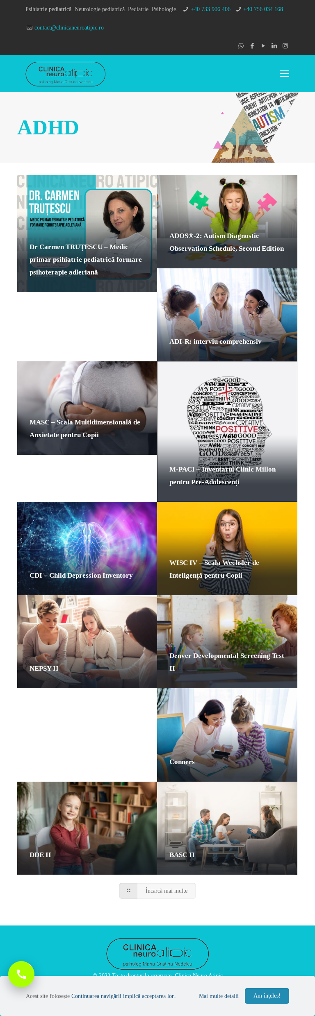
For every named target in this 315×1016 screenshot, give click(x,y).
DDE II (40, 855)
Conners (182, 762)
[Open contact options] (21, 974)
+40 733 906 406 (211, 9)
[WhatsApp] (241, 46)
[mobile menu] (285, 74)
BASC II (182, 855)
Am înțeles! (267, 996)
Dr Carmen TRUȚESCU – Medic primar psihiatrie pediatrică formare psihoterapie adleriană (86, 259)
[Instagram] (285, 46)
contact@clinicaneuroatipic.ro (69, 28)
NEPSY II (44, 668)
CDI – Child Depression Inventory (81, 575)
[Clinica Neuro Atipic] (65, 73)
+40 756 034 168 (263, 9)
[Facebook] (252, 46)
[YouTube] (263, 46)
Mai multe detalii (219, 996)
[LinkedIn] (274, 46)
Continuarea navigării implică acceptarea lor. (123, 996)
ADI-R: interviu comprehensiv (215, 341)
